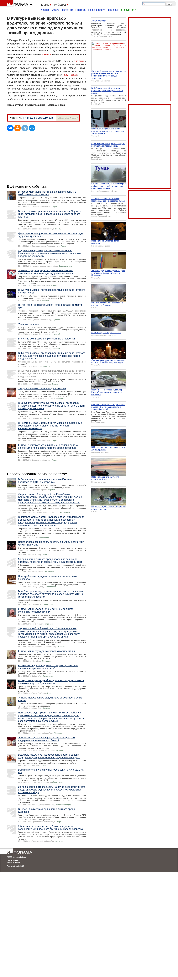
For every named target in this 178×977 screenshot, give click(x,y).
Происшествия (96, 9)
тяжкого (46, 54)
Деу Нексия (70, 75)
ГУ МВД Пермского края (38, 117)
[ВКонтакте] (10, 128)
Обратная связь (13, 861)
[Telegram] (24, 128)
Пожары (113, 9)
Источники (68, 9)
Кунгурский (79, 61)
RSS (22, 866)
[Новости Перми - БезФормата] (16, 3)
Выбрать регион (13, 863)
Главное (45, 9)
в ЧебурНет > (128, 9)
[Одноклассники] (17, 128)
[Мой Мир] (32, 128)
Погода (81, 9)
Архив (55, 9)
